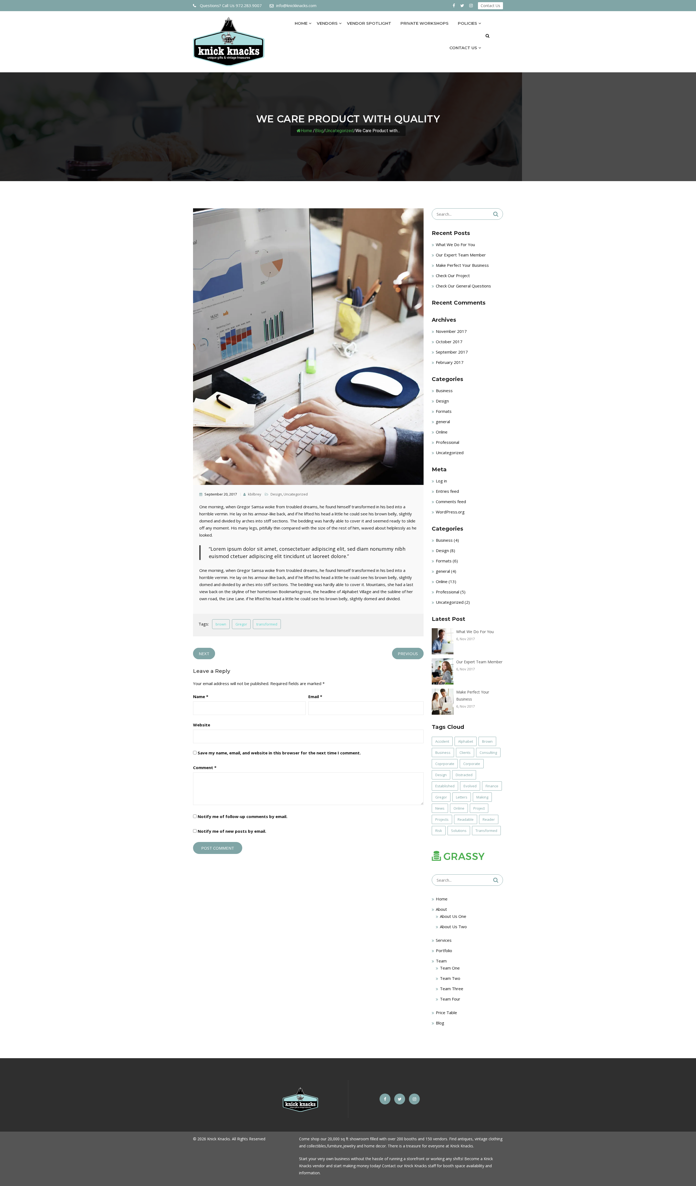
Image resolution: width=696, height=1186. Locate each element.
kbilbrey (254, 494)
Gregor (241, 624)
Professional (447, 442)
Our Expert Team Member (461, 255)
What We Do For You (455, 244)
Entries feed (447, 491)
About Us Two (453, 926)
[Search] (496, 214)
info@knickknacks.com (296, 5)
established (445, 786)
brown (221, 624)
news (440, 808)
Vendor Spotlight (369, 23)
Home (301, 23)
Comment (204, 767)
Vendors (327, 23)
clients (465, 752)
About (441, 909)
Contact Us (490, 5)
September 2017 (452, 352)
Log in (441, 481)
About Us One (453, 916)
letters (461, 797)
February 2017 (450, 362)
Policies (467, 23)
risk (438, 830)
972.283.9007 (231, 5)
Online (442, 432)
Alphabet (465, 741)
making (482, 797)
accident (442, 741)
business (442, 752)
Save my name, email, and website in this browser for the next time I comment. (279, 752)
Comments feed (451, 501)
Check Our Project (453, 275)
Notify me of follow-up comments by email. (242, 816)
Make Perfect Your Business (462, 265)
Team (441, 961)
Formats (444, 411)
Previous (408, 653)
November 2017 (451, 331)
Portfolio (444, 950)
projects (442, 819)
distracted (464, 774)
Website (201, 724)
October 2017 (449, 341)
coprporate (444, 763)
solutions (459, 830)
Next (204, 653)
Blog (440, 1023)
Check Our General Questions (463, 286)
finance (492, 786)
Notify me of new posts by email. (232, 831)
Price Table (446, 1012)
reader (489, 819)
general (443, 421)
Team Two (450, 978)
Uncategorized (339, 130)
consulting (488, 752)
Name (200, 696)
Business (444, 390)
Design (276, 494)
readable (466, 819)
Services (444, 940)
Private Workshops (424, 23)
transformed (266, 624)
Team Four (450, 999)
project (479, 808)
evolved (470, 786)
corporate (471, 763)
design (441, 774)
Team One (450, 968)
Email (315, 696)
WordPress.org (450, 512)
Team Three (451, 988)
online (458, 808)
